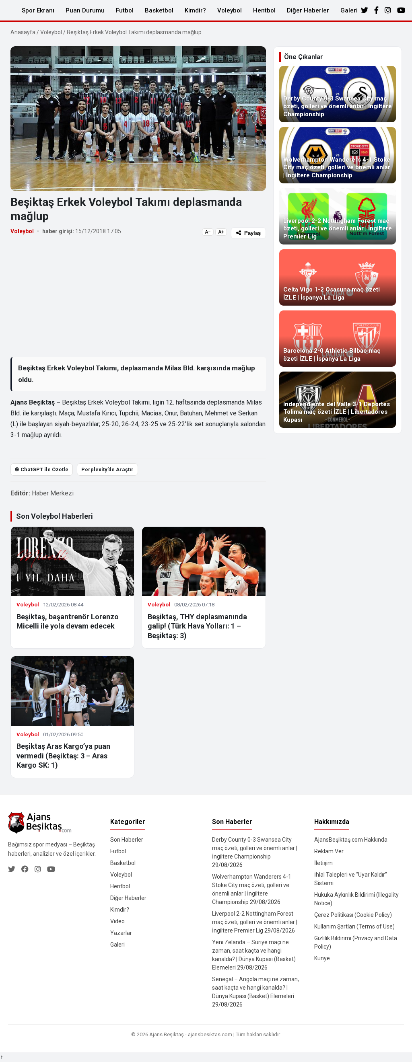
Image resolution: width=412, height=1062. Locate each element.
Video (117, 921)
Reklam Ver (329, 851)
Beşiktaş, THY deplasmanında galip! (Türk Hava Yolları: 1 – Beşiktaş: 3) (197, 626)
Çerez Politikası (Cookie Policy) (353, 915)
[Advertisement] (138, 297)
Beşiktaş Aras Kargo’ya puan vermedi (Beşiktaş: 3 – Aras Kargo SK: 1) (63, 755)
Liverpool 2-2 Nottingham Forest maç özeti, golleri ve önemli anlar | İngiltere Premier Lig (254, 922)
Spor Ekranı (38, 10)
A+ (221, 232)
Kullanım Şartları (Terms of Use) (354, 926)
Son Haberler (126, 839)
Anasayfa (22, 32)
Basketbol (159, 10)
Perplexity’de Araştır (107, 469)
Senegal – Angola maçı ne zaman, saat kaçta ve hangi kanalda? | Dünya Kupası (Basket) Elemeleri (255, 987)
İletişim (323, 863)
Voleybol (229, 10)
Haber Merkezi (53, 493)
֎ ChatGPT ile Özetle (41, 469)
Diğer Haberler (308, 10)
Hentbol (264, 10)
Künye (322, 958)
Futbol (125, 10)
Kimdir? (195, 10)
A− (208, 232)
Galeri (349, 10)
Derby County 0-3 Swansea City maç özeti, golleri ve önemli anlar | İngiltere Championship (254, 848)
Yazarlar (121, 933)
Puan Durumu (85, 10)
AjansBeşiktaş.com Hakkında (350, 839)
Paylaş (252, 233)
